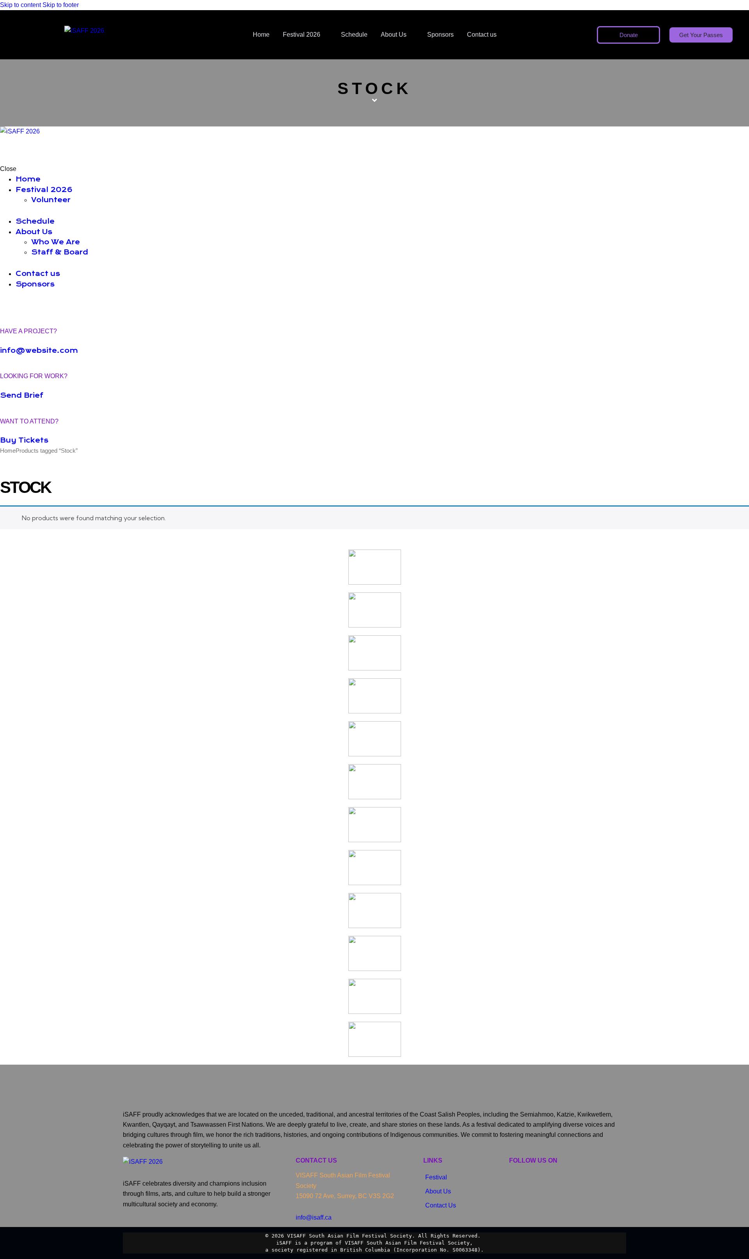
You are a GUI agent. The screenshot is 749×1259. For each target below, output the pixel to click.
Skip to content (20, 5)
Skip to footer (61, 5)
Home (8, 451)
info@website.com (39, 350)
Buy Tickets (24, 440)
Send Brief (21, 395)
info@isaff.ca (314, 1217)
